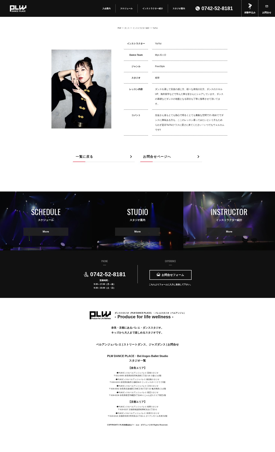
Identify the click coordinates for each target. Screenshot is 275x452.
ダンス (125, 28)
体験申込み (250, 12)
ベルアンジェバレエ (109, 344)
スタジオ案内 (179, 8)
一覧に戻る (84, 156)
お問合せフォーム (173, 274)
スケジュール (126, 8)
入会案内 (106, 8)
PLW (119, 28)
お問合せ (266, 12)
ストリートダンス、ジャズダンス (144, 344)
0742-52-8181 (217, 8)
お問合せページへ (157, 156)
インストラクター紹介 (152, 8)
